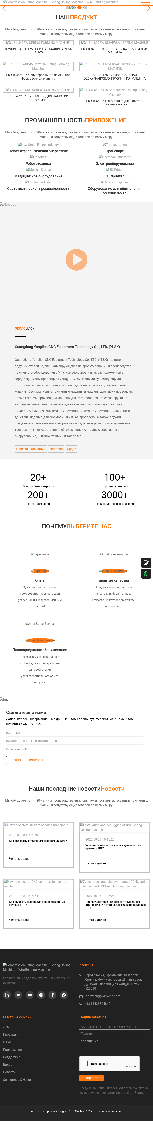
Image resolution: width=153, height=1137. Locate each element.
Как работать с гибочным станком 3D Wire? (38, 840)
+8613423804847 (97, 1004)
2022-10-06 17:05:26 (100, 896)
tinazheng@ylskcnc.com (103, 996)
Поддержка (11, 1057)
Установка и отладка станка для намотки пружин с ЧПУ (113, 847)
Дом (6, 1027)
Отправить (91, 1078)
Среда (71, 449)
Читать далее (19, 859)
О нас (7, 1042)
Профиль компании (30, 449)
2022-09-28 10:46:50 (23, 835)
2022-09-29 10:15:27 (100, 839)
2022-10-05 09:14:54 (23, 896)
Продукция (11, 1034)
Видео (7, 1065)
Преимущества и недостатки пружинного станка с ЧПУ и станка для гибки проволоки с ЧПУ (115, 905)
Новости (9, 1072)
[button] (148, 8)
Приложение (12, 1050)
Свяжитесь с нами (17, 1080)
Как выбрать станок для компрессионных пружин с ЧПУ (37, 903)
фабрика (56, 449)
